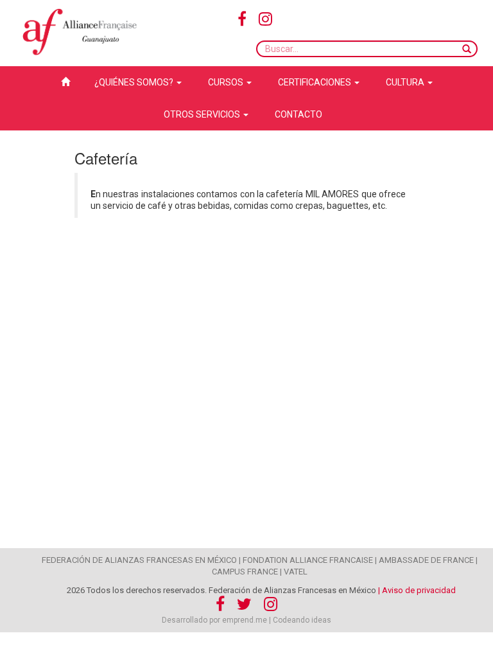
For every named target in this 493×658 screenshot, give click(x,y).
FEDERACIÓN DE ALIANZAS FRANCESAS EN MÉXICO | (141, 560)
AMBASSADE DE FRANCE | (428, 560)
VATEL (295, 571)
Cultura (406, 82)
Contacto (298, 114)
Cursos (226, 82)
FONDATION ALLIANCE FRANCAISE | (310, 560)
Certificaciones (315, 82)
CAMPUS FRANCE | (247, 571)
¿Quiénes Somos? (134, 82)
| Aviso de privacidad (417, 590)
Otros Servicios (203, 114)
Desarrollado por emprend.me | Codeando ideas (246, 620)
